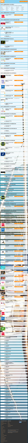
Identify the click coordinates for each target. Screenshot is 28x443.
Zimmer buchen (19, 51)
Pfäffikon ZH (7, 8)
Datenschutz (9, 426)
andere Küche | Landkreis (23, 1)
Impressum (9, 424)
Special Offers (2, 434)
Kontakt (9, 423)
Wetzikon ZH (12, 10)
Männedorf (2, 8)
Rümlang (17, 8)
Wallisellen (22, 9)
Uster (16, 9)
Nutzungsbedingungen (10, 425)
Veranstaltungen (2, 436)
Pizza (1, 425)
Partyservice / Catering (3, 437)
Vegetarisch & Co (3, 427)
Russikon (22, 8)
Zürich (22, 10)
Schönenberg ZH (2, 9)
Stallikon (7, 9)
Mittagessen (2, 424)
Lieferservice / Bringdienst (4, 435)
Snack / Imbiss (2, 426)
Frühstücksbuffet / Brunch (3, 423)
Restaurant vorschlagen (13, 430)
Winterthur (17, 10)
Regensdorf (12, 8)
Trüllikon (12, 9)
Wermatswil (7, 10)
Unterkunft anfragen (18, 206)
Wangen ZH (2, 10)
